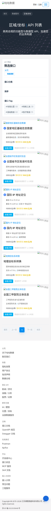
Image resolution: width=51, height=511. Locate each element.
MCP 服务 (6, 466)
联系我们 (6, 356)
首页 (5, 14)
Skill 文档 (6, 470)
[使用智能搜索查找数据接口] (46, 498)
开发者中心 (7, 458)
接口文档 (6, 425)
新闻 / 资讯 (7, 389)
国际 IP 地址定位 (16, 194)
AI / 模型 (6, 407)
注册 (40, 5)
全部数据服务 (8, 415)
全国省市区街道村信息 (19, 161)
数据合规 (6, 378)
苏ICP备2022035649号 (11, 508)
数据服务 (15, 14)
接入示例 (6, 480)
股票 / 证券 (7, 397)
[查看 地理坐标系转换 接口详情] (25, 256)
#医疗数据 (27, 112)
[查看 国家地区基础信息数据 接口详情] (25, 123)
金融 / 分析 (7, 393)
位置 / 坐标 (7, 411)
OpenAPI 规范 (8, 429)
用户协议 (6, 370)
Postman (6, 443)
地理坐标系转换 (12, 261)
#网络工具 (28, 106)
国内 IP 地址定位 (16, 228)
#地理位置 (12, 106)
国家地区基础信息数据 (19, 128)
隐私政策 (6, 366)
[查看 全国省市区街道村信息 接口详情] (25, 156)
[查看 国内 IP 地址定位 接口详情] (25, 222)
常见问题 (6, 484)
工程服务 (6, 488)
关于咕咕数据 (8, 352)
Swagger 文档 (8, 433)
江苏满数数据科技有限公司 (32, 501)
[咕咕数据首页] (12, 4)
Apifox (5, 447)
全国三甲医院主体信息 (16, 294)
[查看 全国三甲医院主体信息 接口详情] (25, 289)
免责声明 (6, 374)
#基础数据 (12, 112)
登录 (35, 5)
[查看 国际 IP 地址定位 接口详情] (25, 189)
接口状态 (6, 462)
